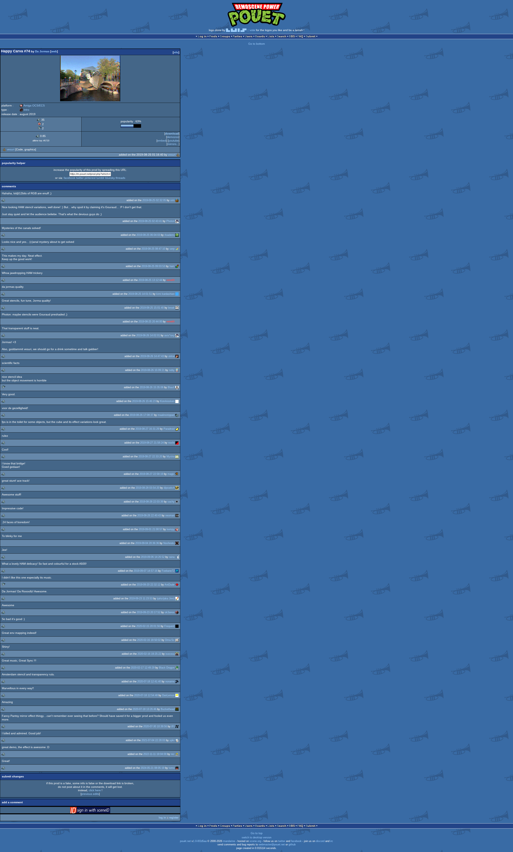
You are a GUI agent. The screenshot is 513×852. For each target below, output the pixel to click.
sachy (171, 501)
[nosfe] (177, 442)
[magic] (177, 473)
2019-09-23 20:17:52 (148, 612)
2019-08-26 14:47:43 (152, 356)
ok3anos (170, 612)
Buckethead (168, 709)
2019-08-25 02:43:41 (150, 221)
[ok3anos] (177, 612)
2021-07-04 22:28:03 (153, 740)
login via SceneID (96, 810)
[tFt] (177, 726)
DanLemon (168, 695)
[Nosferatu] (177, 543)
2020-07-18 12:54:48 (146, 695)
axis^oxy (169, 335)
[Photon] (177, 221)
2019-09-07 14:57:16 (145, 570)
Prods (213, 36)
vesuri (10, 149)
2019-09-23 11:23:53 (140, 598)
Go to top (257, 833)
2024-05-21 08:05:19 (152, 767)
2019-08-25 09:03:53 (153, 266)
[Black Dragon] (177, 667)
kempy (171, 529)
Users (248, 36)
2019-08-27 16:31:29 (147, 428)
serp (172, 248)
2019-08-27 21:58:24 (152, 442)
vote (252, 30)
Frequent (169, 626)
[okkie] (177, 356)
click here (95, 790)
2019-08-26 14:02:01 (148, 335)
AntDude (170, 584)
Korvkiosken (167, 401)
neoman (170, 515)
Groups (225, 36)
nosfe (171, 442)
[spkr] (177, 740)
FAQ (300, 36)
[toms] (177, 767)
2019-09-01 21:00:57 (150, 529)
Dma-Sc (170, 639)
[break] (177, 307)
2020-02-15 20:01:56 (148, 626)
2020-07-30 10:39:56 (155, 726)
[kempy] (177, 529)
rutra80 (171, 280)
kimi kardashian (165, 293)
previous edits (90, 793)
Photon (170, 221)
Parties (237, 36)
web (54, 51)
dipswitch (169, 487)
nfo (176, 52)
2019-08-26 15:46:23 (144, 401)
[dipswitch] (177, 487)
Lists (271, 36)
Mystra (171, 456)
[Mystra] (177, 456)
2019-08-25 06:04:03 (148, 234)
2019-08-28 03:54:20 (147, 487)
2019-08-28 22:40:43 (149, 515)
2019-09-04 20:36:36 (147, 543)
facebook (69, 177)
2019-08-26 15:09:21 (153, 370)
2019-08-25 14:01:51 (140, 293)
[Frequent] (177, 626)
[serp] (177, 248)
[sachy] (177, 501)
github (292, 844)
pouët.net (185, 841)
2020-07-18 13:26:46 (144, 709)
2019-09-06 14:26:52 (153, 556)
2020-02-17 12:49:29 (143, 667)
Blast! (171, 387)
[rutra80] (177, 280)
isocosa (170, 653)
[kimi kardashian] (177, 293)
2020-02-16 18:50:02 (149, 639)
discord (320, 841)
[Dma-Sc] (177, 639)
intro (24, 109)
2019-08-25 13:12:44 (150, 280)
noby (172, 370)
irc (331, 841)
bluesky (110, 177)
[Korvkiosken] (177, 401)
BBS (292, 36)
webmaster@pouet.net (272, 844)
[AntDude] (177, 584)
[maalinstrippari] (177, 414)
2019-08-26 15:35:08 (151, 387)
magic (171, 473)
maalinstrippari (166, 414)
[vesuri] (4, 149)
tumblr (100, 177)
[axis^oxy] (177, 335)
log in (162, 817)
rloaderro (170, 234)
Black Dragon (167, 667)
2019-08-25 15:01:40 (152, 307)
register (174, 817)
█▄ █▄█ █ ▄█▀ (236, 30)
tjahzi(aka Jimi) (166, 598)
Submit (310, 36)
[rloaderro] (177, 234)
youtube (174, 140)
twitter (80, 177)
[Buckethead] (177, 709)
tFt (173, 726)
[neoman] (177, 515)
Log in (202, 36)
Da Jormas (42, 51)
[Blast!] (177, 387)
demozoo (173, 137)
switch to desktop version (256, 837)
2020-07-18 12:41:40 (149, 681)
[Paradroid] (177, 428)
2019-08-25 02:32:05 (154, 200)
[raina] (177, 556)
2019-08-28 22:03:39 (151, 501)
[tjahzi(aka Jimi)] (177, 598)
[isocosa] (177, 653)
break (171, 307)
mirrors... (173, 144)
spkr (172, 740)
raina (172, 556)
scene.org (255, 841)
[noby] (177, 370)
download (172, 133)
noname (170, 681)
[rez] (177, 754)
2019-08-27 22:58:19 (151, 473)
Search (281, 36)
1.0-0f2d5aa (200, 841)
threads (120, 177)
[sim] (177, 200)
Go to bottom (256, 43)
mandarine (229, 841)
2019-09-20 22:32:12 (148, 584)
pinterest (90, 177)
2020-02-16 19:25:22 (149, 653)
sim (172, 200)
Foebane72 (168, 570)
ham (172, 266)
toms (172, 767)
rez (173, 754)
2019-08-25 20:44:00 (150, 321)
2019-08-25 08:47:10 (153, 248)
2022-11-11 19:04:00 (155, 754)
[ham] (177, 266)
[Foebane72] (177, 570)
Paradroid (169, 428)
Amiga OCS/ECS (32, 105)
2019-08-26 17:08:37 (141, 414)
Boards (260, 36)
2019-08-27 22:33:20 (150, 456)
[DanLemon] (177, 695)
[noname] (177, 681)
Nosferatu (169, 543)
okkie (171, 356)
